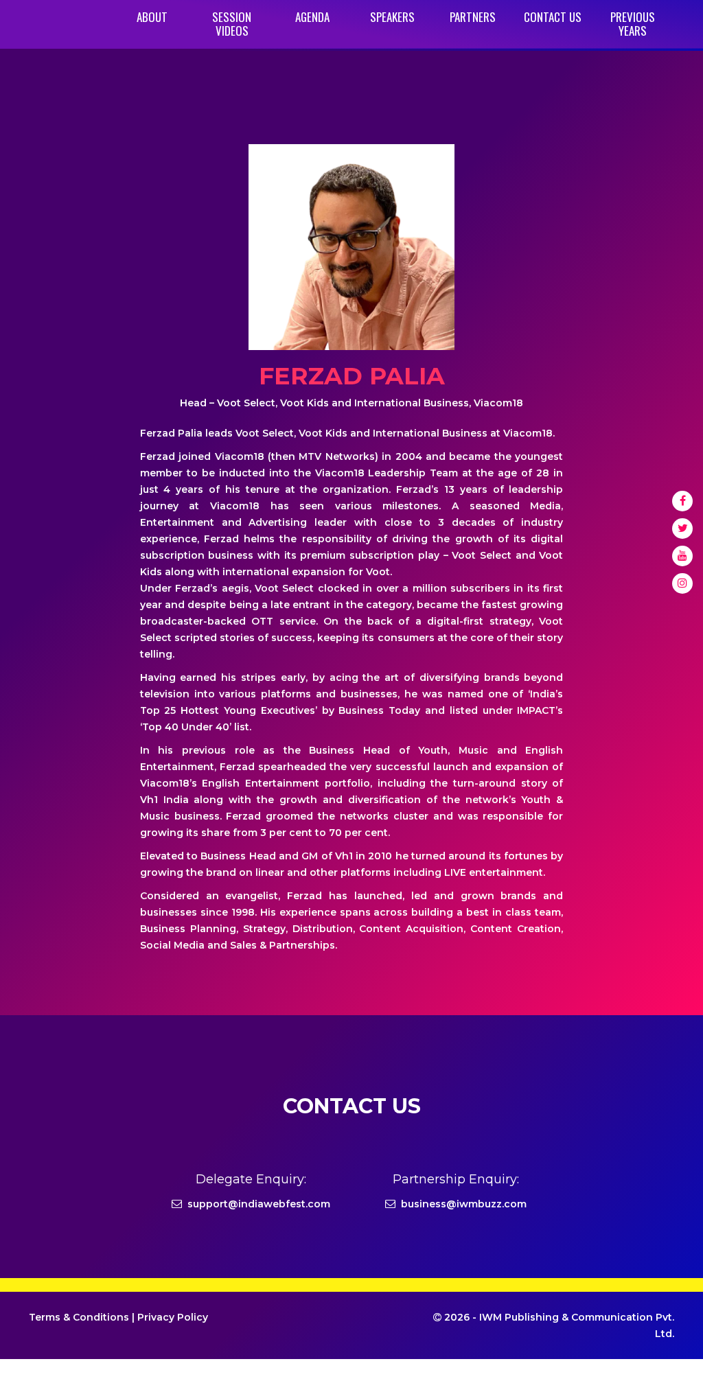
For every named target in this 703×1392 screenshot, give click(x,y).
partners (473, 16)
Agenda (312, 16)
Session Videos (231, 23)
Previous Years (632, 23)
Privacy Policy (172, 1317)
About (152, 16)
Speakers (392, 16)
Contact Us (552, 16)
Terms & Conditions (79, 1317)
